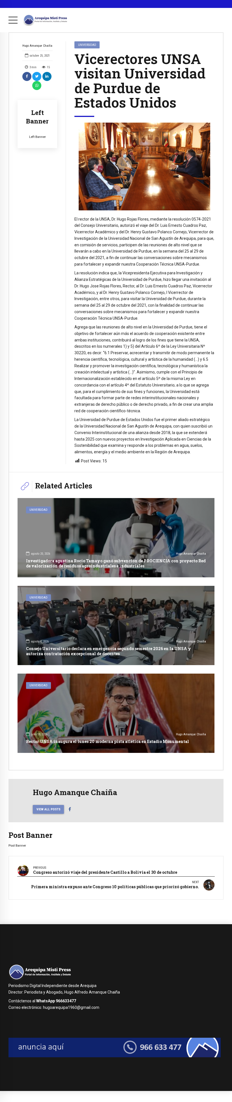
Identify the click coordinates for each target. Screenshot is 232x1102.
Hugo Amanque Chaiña (37, 46)
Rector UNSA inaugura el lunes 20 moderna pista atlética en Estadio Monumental (107, 741)
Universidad (87, 45)
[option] (144, 166)
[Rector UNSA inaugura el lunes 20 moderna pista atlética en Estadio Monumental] (116, 713)
